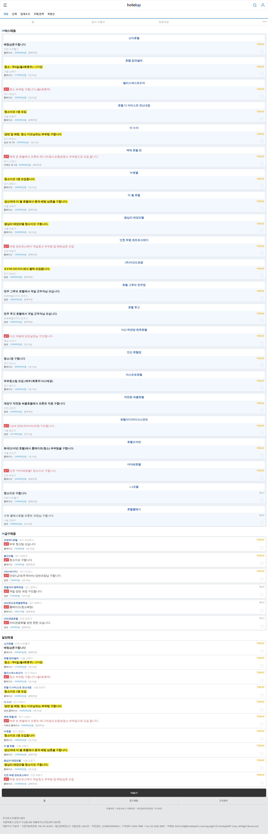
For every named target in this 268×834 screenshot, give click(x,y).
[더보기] (265, 22)
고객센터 (223, 800)
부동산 (51, 14)
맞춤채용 (164, 22)
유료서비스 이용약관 (125, 809)
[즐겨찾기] (262, 51)
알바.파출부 (98, 22)
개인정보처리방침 (145, 809)
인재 (14, 14)
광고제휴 (133, 800)
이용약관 (110, 809)
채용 (6, 14)
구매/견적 (39, 14)
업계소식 (25, 14)
